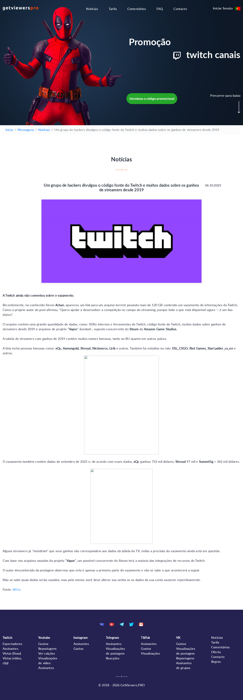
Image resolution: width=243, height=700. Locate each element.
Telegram (112, 637)
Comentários (136, 9)
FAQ (160, 9)
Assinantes (10, 648)
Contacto (180, 9)
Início (9, 130)
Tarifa (113, 9)
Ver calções (46, 653)
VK (178, 637)
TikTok (145, 637)
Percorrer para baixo (225, 95)
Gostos (43, 644)
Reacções (112, 658)
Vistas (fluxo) (12, 653)
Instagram (80, 637)
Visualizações (150, 653)
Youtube (44, 637)
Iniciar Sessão (223, 8)
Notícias (92, 9)
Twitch (7, 637)
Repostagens (47, 648)
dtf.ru (16, 589)
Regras (216, 661)
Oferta (216, 652)
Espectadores (12, 644)
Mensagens (25, 130)
